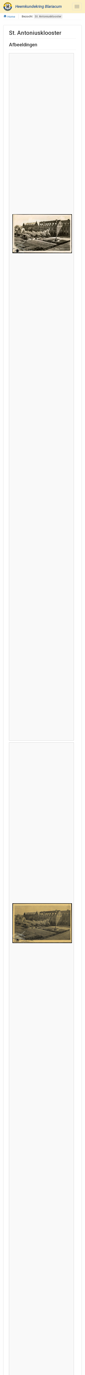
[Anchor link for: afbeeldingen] (39, 44)
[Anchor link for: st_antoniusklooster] (64, 32)
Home (11, 16)
